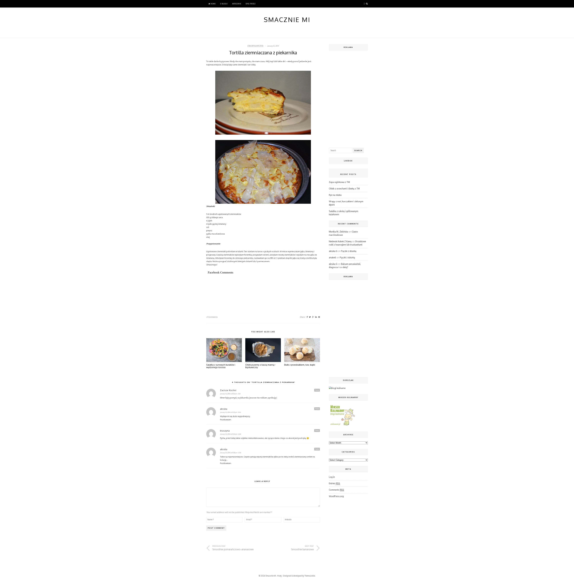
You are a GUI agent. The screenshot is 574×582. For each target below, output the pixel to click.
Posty (279, 576)
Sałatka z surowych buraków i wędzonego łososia (220, 366)
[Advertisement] (260, 287)
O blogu (224, 4)
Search (358, 150)
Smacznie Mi (271, 576)
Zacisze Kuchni (228, 390)
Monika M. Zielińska (338, 231)
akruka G (333, 251)
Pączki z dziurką (348, 251)
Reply (317, 390)
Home (213, 4)
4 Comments (211, 317)
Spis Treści (251, 4)
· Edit (238, 394)
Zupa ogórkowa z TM (339, 182)
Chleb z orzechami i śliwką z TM (344, 188)
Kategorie (236, 4)
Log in (332, 477)
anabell (332, 257)
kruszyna (225, 430)
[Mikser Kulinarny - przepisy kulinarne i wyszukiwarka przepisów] (342, 425)
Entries (334, 483)
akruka (223, 409)
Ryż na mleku (335, 195)
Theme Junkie (309, 576)
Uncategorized (255, 46)
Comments (336, 490)
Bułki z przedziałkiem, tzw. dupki (299, 365)
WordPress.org (336, 496)
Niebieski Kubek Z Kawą (340, 241)
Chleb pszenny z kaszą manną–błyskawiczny (260, 366)
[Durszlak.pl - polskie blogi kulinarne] (337, 388)
